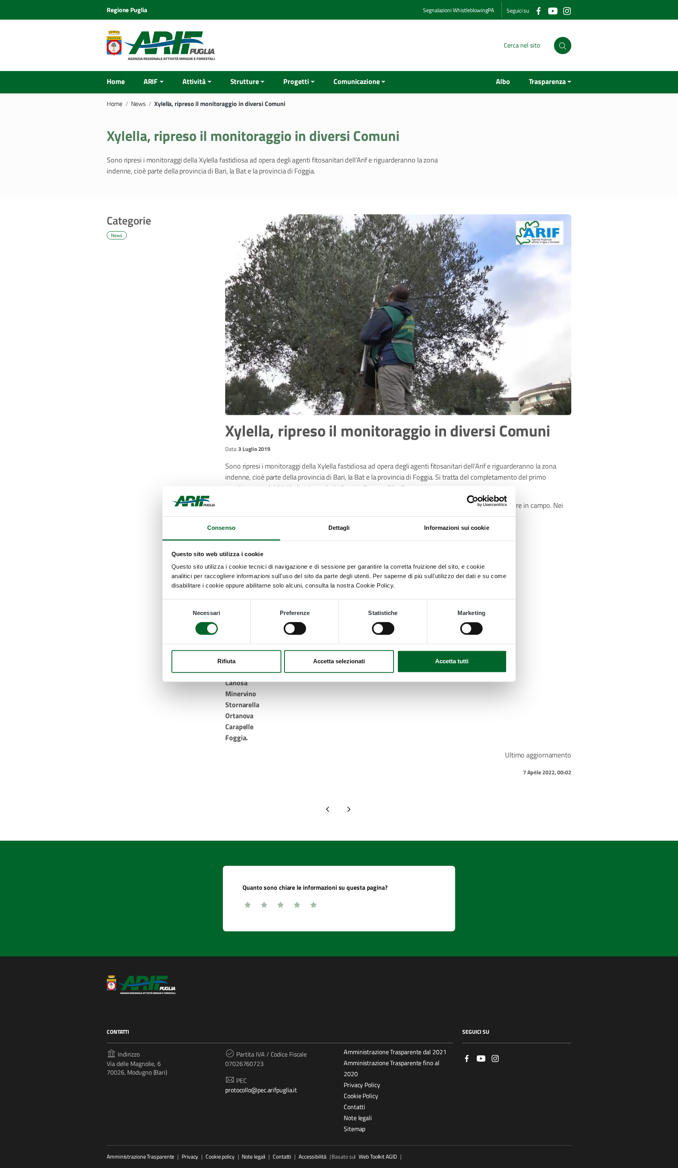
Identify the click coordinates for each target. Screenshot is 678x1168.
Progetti (296, 81)
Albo (503, 81)
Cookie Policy (361, 1095)
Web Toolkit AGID (378, 1157)
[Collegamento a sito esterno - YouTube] (552, 10)
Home (116, 81)
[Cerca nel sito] (562, 45)
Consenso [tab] (221, 527)
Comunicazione (357, 81)
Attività (194, 81)
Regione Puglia (127, 10)
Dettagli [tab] (339, 527)
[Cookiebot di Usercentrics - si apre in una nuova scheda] (472, 501)
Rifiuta (226, 661)
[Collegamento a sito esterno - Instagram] (566, 10)
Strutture (244, 81)
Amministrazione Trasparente (140, 1157)
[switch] (295, 628)
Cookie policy (220, 1157)
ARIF (151, 81)
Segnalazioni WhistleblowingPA (458, 10)
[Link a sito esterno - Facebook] (467, 1058)
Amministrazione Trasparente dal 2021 (395, 1052)
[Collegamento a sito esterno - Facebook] (538, 10)
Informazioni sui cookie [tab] (456, 527)
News (138, 103)
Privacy (190, 1157)
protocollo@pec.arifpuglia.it (261, 1090)
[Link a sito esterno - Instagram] (495, 1058)
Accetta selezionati (339, 661)
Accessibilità (312, 1157)
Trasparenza (547, 81)
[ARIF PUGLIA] (161, 45)
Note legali (358, 1117)
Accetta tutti (451, 661)
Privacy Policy (362, 1085)
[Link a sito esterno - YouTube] (481, 1058)
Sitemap (354, 1128)
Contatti (354, 1106)
